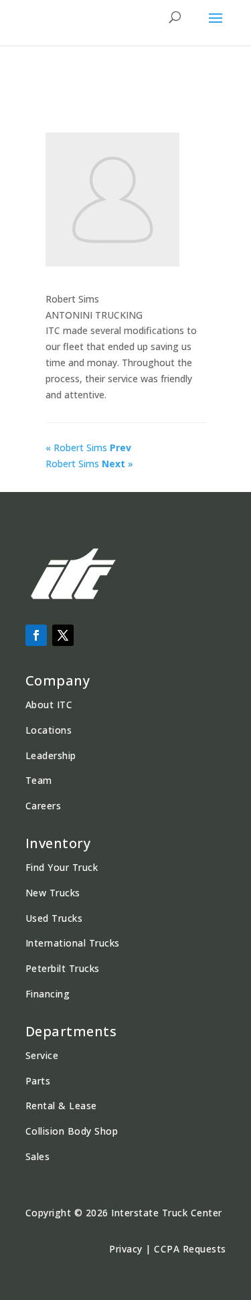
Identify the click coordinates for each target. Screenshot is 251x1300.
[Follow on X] (63, 635)
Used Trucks (54, 918)
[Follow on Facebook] (36, 635)
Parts (38, 1080)
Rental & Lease (61, 1105)
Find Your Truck (61, 867)
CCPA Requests (190, 1248)
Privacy (126, 1248)
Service (42, 1055)
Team (38, 780)
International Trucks (72, 943)
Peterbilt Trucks (62, 968)
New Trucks (52, 892)
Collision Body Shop (71, 1131)
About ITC (49, 704)
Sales (37, 1156)
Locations (48, 730)
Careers (43, 805)
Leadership (50, 755)
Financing (47, 993)
